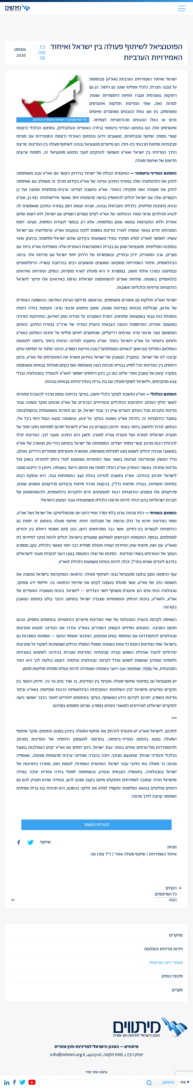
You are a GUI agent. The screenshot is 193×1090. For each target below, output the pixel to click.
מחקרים (176, 935)
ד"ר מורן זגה (41, 52)
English (185, 829)
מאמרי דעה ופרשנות (166, 963)
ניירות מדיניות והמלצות (163, 949)
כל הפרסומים (166, 894)
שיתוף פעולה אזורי (130, 854)
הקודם (171, 888)
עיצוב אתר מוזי (96, 1072)
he (183, 1082)
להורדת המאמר (96, 825)
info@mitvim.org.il (67, 1055)
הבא (173, 900)
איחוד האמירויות (163, 854)
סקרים (177, 990)
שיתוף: (45, 842)
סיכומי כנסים (172, 976)
